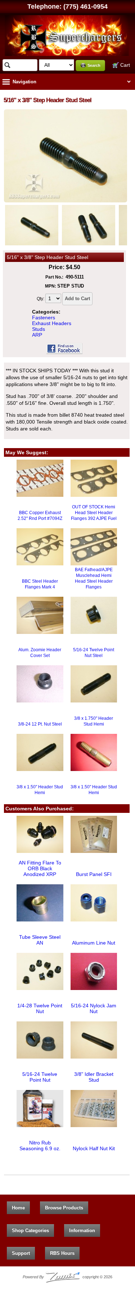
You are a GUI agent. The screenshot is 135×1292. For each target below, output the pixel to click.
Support (21, 1253)
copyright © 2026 (68, 1277)
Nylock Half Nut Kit (94, 1148)
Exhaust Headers (51, 323)
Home (18, 1207)
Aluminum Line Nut (93, 943)
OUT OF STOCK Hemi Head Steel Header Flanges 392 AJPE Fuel (94, 512)
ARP (37, 335)
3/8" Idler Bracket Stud (93, 1077)
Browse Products (64, 1207)
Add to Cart (77, 298)
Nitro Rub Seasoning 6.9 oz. (39, 1145)
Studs (38, 329)
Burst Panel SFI (94, 874)
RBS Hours (62, 1253)
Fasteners (43, 317)
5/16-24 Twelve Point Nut (39, 1077)
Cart (124, 65)
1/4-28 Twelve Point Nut (39, 1008)
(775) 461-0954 (85, 6)
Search (93, 65)
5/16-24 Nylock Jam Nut (93, 1008)
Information (82, 1230)
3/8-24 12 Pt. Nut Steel (40, 724)
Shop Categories (30, 1230)
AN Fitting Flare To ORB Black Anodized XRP (40, 868)
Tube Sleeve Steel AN (39, 940)
